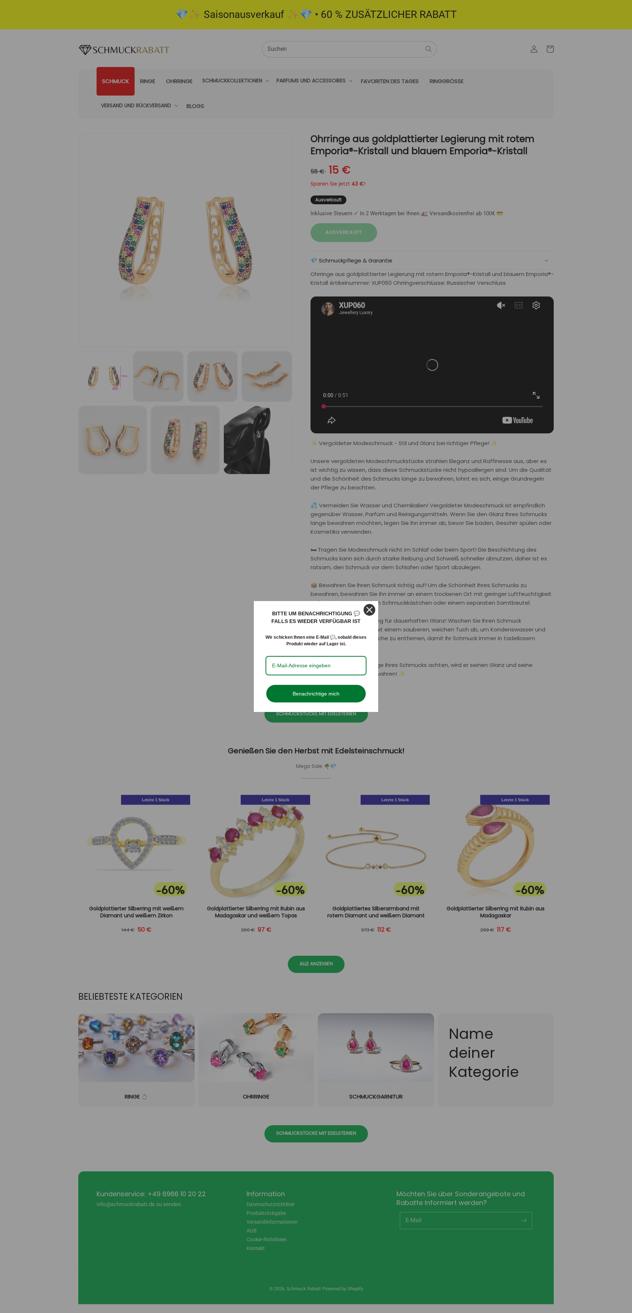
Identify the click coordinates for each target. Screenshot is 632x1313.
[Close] (369, 610)
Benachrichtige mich (316, 694)
